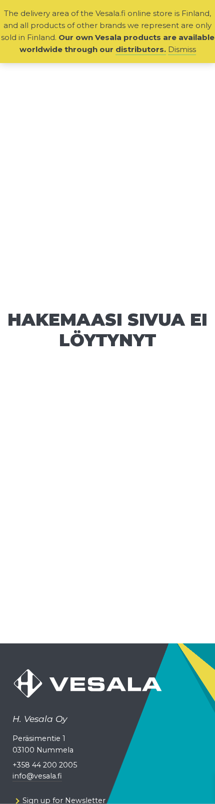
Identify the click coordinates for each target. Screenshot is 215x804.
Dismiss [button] (182, 49)
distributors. (141, 49)
